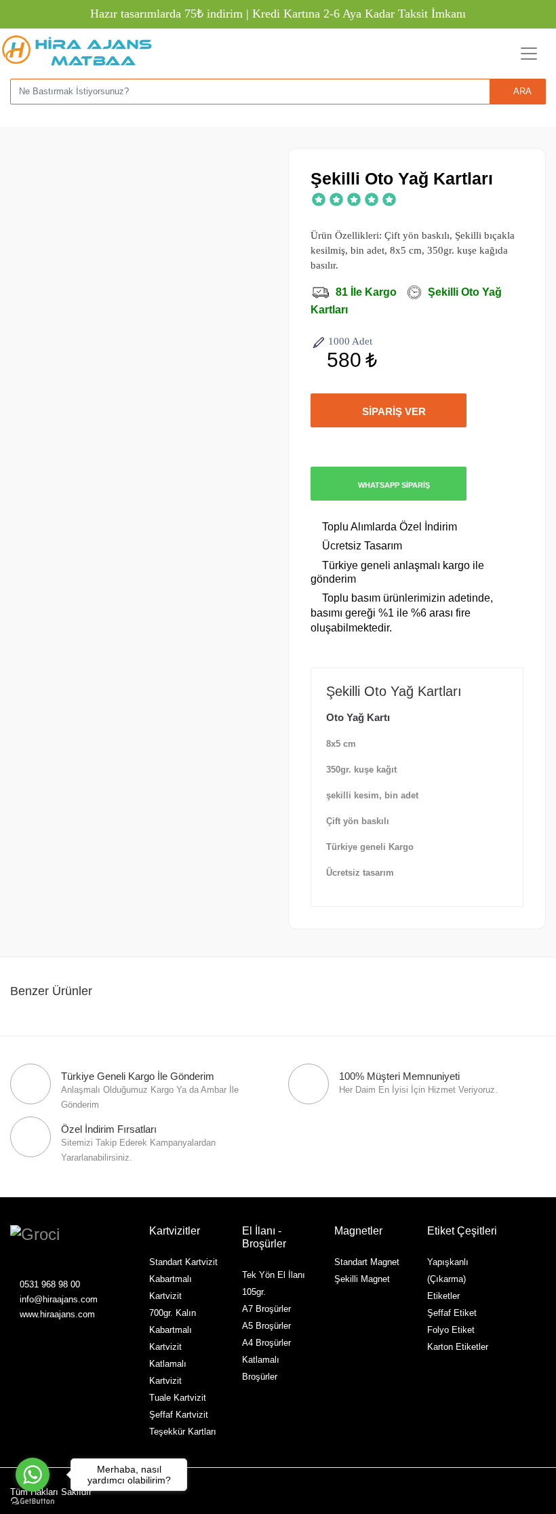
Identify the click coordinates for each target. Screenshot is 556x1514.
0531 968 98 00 (48, 1284)
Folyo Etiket (451, 1330)
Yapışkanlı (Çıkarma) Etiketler (448, 1279)
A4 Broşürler (266, 1343)
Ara (521, 91)
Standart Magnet (366, 1262)
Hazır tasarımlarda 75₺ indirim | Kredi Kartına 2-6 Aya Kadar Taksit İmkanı (278, 13)
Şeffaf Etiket (452, 1313)
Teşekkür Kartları (182, 1431)
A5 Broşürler (266, 1326)
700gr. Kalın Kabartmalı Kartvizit (172, 1330)
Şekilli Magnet (362, 1279)
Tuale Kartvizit (177, 1398)
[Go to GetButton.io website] (32, 1500)
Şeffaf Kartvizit (178, 1415)
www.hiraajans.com (56, 1314)
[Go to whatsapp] (32, 1475)
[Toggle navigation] (529, 53)
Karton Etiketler (457, 1347)
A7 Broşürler (266, 1309)
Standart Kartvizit (183, 1262)
